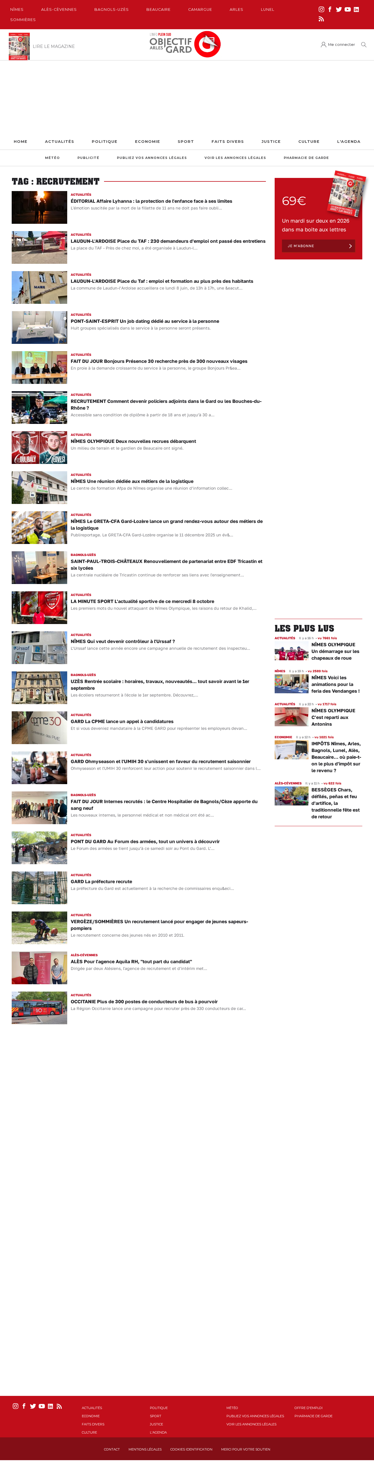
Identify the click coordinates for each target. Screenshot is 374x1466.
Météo (52, 158)
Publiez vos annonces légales (152, 158)
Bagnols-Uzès (111, 9)
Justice (271, 141)
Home (20, 141)
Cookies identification (191, 1449)
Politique (104, 141)
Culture (309, 141)
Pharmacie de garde (306, 158)
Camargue (200, 9)
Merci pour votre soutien (245, 1449)
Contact (112, 1449)
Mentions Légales (145, 1449)
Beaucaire (158, 9)
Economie (147, 141)
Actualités (59, 141)
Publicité (88, 158)
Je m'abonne (301, 246)
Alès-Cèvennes (59, 9)
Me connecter (341, 44)
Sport (186, 141)
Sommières (23, 20)
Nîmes (17, 9)
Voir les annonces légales (235, 158)
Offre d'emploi (309, 1408)
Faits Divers (228, 141)
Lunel (267, 9)
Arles (236, 9)
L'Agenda (349, 141)
